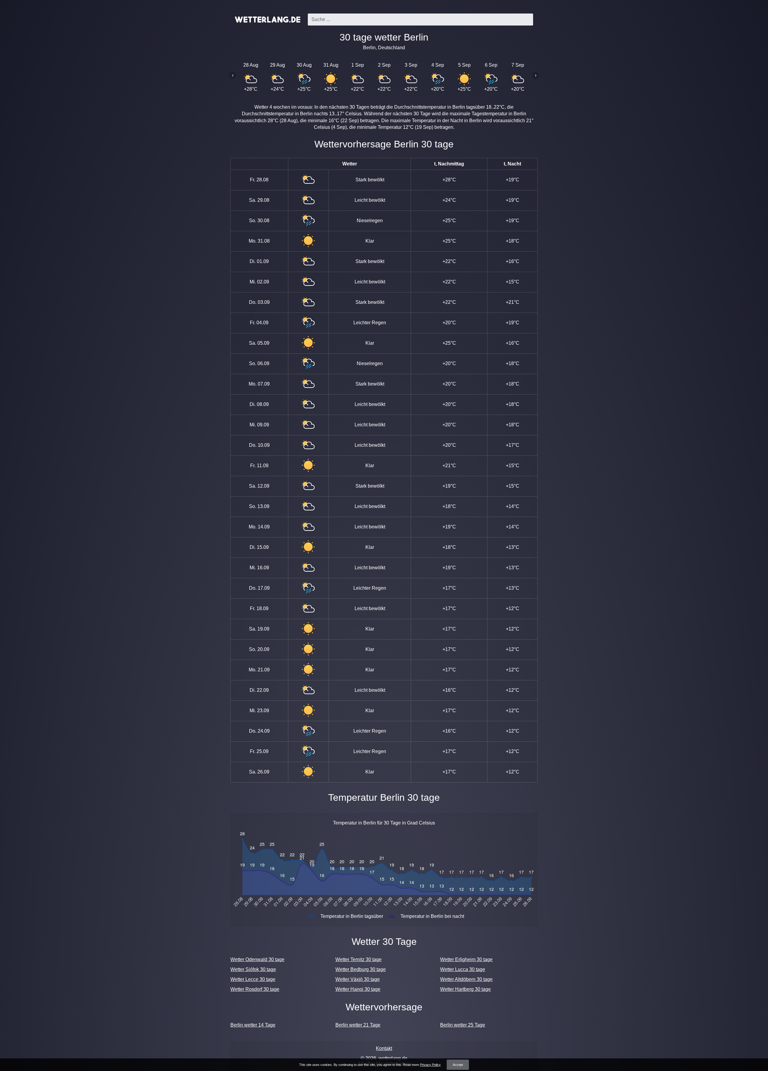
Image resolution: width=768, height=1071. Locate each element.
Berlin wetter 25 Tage (462, 1024)
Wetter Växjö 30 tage (357, 979)
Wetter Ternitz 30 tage (358, 959)
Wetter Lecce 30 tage (252, 979)
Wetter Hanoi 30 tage (357, 989)
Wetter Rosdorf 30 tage (254, 989)
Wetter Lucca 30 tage (462, 969)
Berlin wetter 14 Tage (252, 1024)
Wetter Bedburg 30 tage (360, 969)
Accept (458, 1064)
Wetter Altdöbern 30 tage (466, 979)
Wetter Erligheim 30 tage (466, 959)
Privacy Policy (430, 1064)
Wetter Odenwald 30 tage (257, 959)
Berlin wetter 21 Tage (357, 1024)
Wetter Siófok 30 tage (253, 969)
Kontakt (384, 1048)
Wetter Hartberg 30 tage (465, 989)
